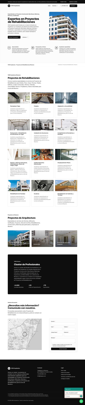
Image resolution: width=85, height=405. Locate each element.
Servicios (54, 5)
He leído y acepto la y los (62, 345)
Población (66, 332)
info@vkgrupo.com (41, 376)
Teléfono (66, 326)
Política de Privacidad (65, 344)
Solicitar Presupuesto (13, 37)
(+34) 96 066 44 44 (41, 374)
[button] (24, 334)
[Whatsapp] (81, 401)
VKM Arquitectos (15, 5)
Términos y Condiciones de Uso (59, 345)
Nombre (53, 321)
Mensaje (53, 337)
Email (52, 326)
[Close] (81, 389)
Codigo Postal (54, 332)
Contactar (73, 5)
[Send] (81, 396)
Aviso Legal (63, 370)
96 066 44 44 (65, 5)
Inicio (49, 5)
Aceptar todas (63, 1)
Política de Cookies (65, 372)
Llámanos (24, 37)
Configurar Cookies (65, 378)
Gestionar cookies (73, 1)
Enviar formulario (63, 348)
